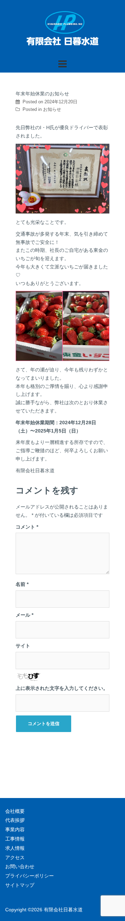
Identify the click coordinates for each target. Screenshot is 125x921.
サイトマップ (19, 885)
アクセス (15, 857)
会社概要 (15, 811)
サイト (23, 645)
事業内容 (15, 829)
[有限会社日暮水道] (62, 29)
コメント (27, 527)
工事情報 (15, 839)
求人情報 (15, 848)
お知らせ (52, 109)
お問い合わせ (19, 866)
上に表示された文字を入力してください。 (62, 688)
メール (24, 615)
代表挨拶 (15, 820)
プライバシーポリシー (29, 876)
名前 (22, 584)
